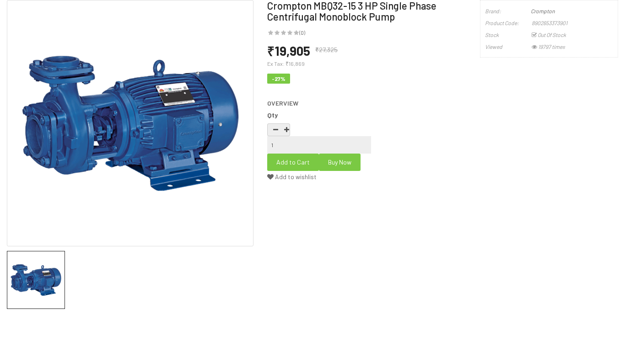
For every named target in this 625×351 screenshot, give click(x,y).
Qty (272, 115)
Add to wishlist (295, 177)
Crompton (543, 11)
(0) (302, 32)
